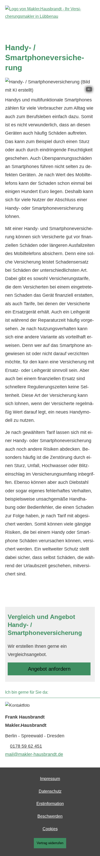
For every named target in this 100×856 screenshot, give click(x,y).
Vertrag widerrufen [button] (50, 843)
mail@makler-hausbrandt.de (34, 754)
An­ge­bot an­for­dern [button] (49, 669)
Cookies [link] (50, 829)
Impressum (50, 778)
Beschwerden (50, 816)
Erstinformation (50, 803)
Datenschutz (50, 791)
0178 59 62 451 (26, 746)
